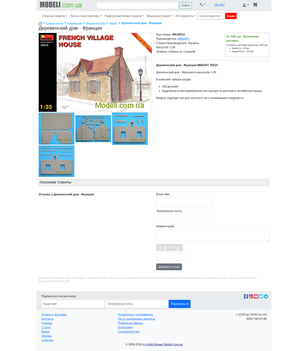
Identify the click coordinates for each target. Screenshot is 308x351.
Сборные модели (53, 15)
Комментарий (165, 226)
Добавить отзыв (169, 266)
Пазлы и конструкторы (85, 15)
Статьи (46, 327)
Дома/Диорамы (75, 23)
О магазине (125, 327)
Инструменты (184, 15)
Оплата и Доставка (53, 314)
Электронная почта (169, 210)
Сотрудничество (128, 331)
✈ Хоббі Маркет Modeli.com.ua (163, 344)
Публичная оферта (130, 323)
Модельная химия (158, 15)
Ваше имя (163, 194)
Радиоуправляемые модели (123, 15)
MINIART (113, 23)
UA (216, 4)
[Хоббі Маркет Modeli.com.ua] (61, 4)
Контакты (47, 318)
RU (222, 4)
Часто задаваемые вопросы (136, 318)
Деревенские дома (95, 23)
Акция (231, 15)
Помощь (46, 323)
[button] (202, 4)
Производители (209, 15)
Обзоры (46, 335)
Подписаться (179, 303)
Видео (45, 331)
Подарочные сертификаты (135, 314)
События (47, 340)
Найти (185, 5)
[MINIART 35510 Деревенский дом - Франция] (95, 72)
